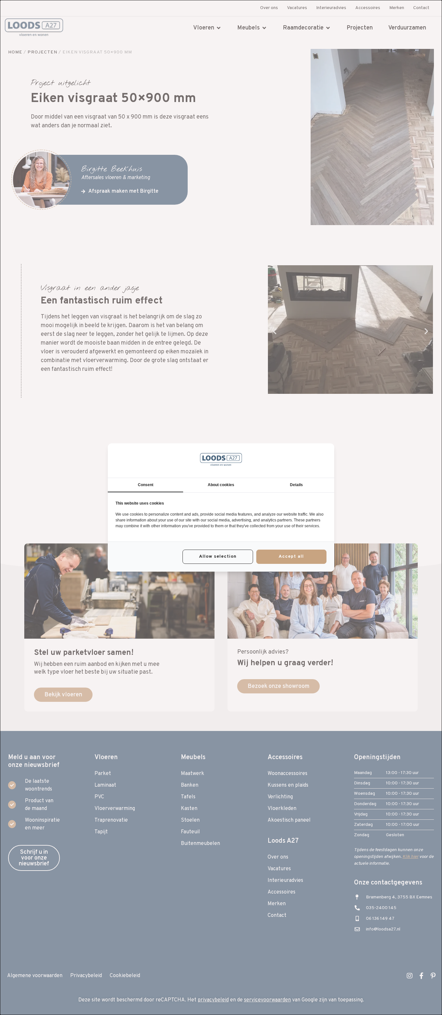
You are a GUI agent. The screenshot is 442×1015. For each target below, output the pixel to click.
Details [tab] (296, 485)
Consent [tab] (145, 485)
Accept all (291, 556)
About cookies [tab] (221, 485)
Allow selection (218, 556)
